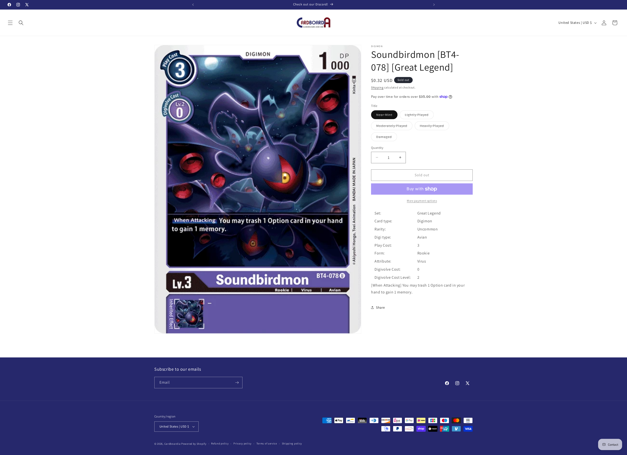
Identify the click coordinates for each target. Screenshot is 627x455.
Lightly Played (419, 115)
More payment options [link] (422, 200)
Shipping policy (292, 443)
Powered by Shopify (193, 443)
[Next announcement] (434, 4)
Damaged (386, 137)
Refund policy (220, 443)
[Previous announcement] (193, 4)
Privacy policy (242, 443)
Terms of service (266, 443)
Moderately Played (394, 126)
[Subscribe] (236, 382)
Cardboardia (172, 443)
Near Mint (387, 115)
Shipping (377, 87)
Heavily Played (434, 126)
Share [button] (380, 307)
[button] (10, 22)
